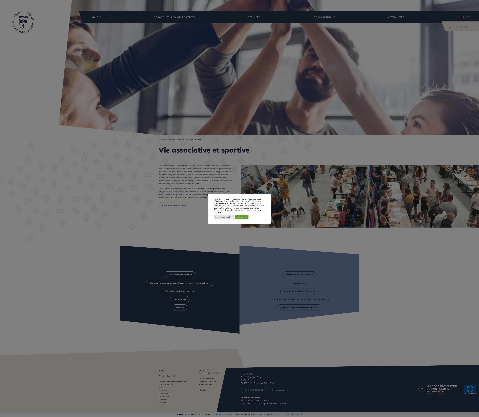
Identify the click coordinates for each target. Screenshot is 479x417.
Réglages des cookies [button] (223, 217)
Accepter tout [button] (242, 217)
